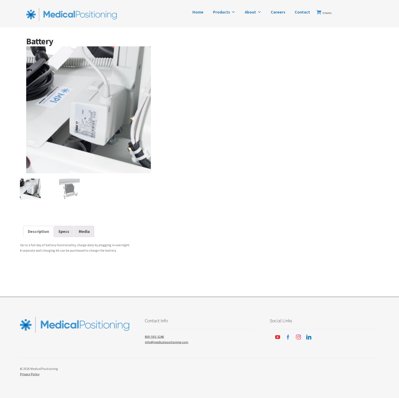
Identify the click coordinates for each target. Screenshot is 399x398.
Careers (278, 12)
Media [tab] (84, 231)
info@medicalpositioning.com (166, 342)
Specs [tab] (63, 231)
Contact (302, 12)
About (250, 12)
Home (197, 12)
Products (221, 12)
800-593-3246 (154, 337)
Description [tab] (38, 231)
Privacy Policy (29, 374)
